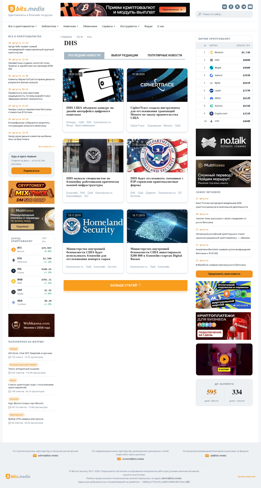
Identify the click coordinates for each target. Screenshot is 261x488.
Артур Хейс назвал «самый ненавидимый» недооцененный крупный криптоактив (31, 49)
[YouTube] (250, 6)
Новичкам (70, 26)
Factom (112, 266)
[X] (237, 6)
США (81, 122)
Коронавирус (74, 196)
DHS (89, 122)
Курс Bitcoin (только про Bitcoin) (25, 403)
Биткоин (135, 196)
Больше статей (124, 285)
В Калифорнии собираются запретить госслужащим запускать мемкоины (29, 124)
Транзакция (154, 125)
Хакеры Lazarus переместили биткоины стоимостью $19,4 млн (30, 111)
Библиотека (50, 26)
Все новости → (47, 146)
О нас (160, 26)
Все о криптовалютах (22, 26)
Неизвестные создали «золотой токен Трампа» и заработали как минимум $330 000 (30, 66)
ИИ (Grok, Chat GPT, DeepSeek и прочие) (30, 353)
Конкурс (71, 122)
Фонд (69, 125)
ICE (180, 192)
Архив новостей (246, 476)
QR (187, 481)
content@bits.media (133, 458)
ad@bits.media (218, 455)
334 (237, 391)
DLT (87, 196)
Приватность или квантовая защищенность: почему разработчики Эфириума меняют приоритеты (29, 96)
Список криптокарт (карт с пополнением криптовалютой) (30, 386)
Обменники (90, 26)
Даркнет (151, 192)
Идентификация (85, 125)
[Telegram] (243, 6)
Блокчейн (72, 192)
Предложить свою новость (224, 273)
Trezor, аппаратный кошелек (23, 369)
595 (211, 391)
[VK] (224, 6)
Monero (168, 125)
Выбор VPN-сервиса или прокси (25, 419)
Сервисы (108, 26)
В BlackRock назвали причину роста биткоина (221, 264)
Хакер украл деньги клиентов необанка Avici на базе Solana (29, 138)
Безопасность (102, 122)
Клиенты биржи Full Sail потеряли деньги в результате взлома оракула (31, 81)
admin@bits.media (48, 455)
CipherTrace (137, 125)
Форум (148, 26)
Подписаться (31, 170)
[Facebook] (231, 6)
